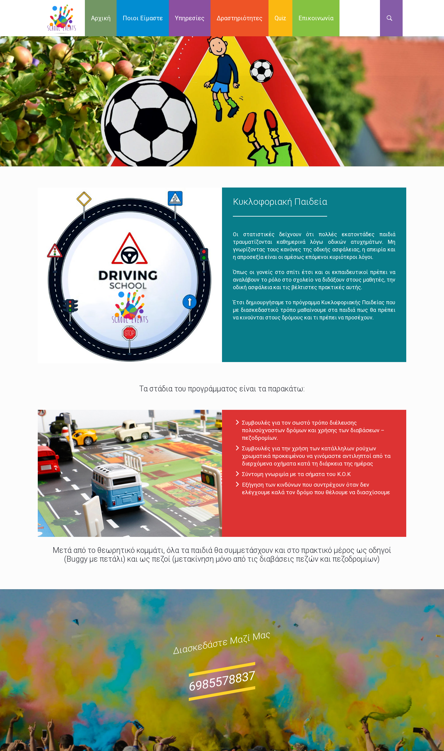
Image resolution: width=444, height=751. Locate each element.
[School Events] (61, 18)
